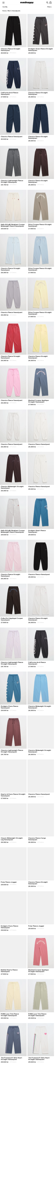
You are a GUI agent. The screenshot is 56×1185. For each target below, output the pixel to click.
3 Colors (12, 490)
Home (4, 11)
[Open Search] (47, 2)
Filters (49, 7)
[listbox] (5, 7)
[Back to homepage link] (27, 3)
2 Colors (12, 97)
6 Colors (12, 139)
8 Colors (12, 53)
